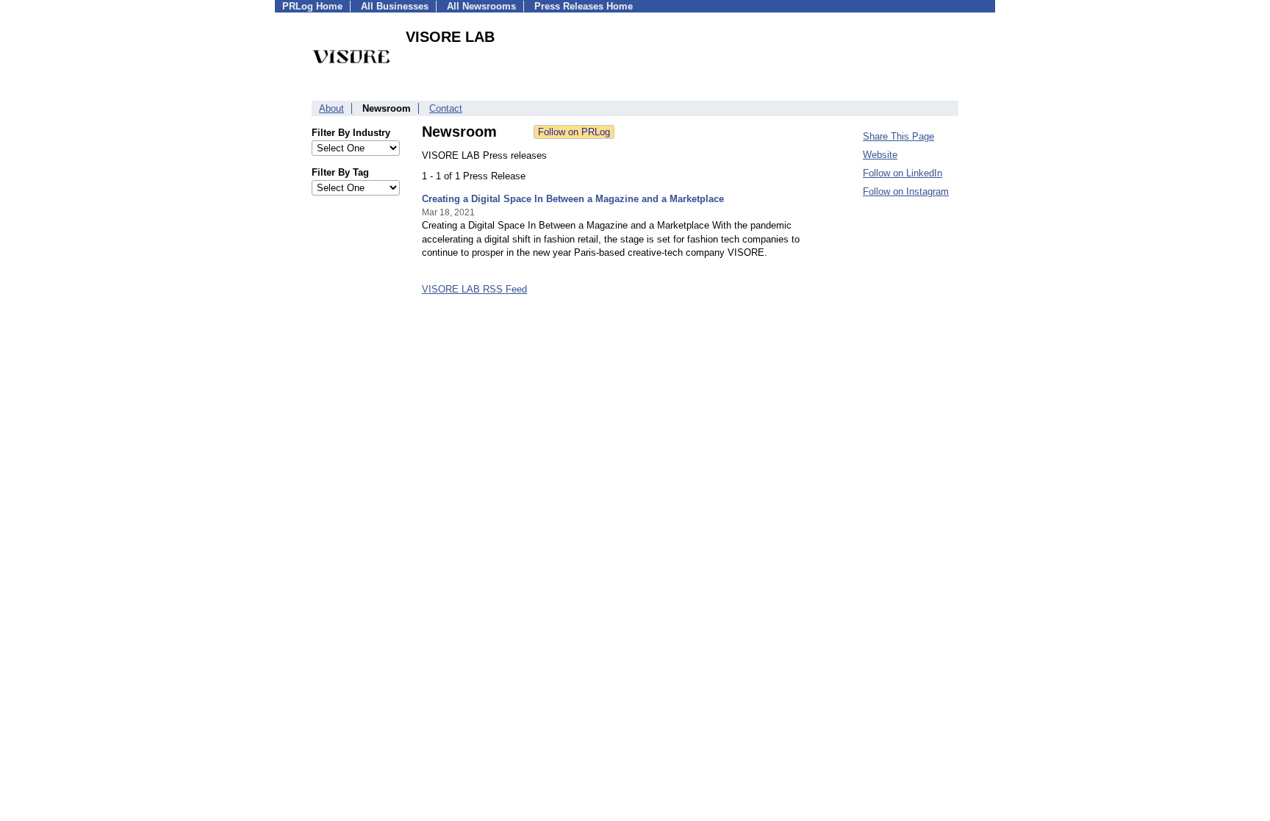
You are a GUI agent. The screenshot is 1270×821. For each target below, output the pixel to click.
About (331, 108)
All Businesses (394, 6)
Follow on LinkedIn (902, 173)
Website (880, 154)
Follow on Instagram (906, 191)
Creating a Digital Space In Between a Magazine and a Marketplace (573, 198)
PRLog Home (312, 6)
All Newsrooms (481, 6)
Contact (445, 108)
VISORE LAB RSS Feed (474, 289)
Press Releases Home (583, 6)
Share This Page (898, 136)
